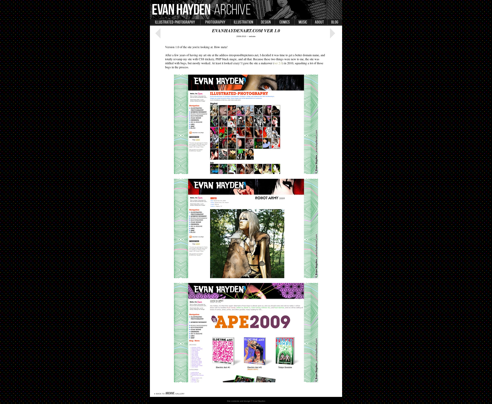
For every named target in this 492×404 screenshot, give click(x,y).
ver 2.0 (278, 63)
